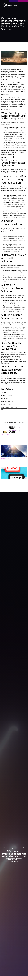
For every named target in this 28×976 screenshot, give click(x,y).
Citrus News (4, 398)
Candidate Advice (6, 395)
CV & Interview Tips (7, 401)
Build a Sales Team (23, 0)
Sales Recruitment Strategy (9, 407)
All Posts (3, 392)
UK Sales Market (6, 410)
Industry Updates (6, 404)
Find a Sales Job (13, 0)
